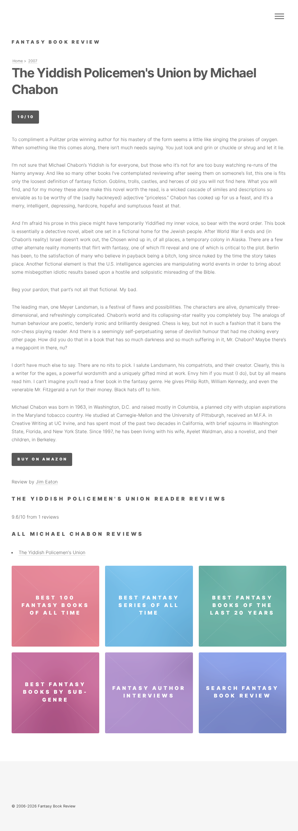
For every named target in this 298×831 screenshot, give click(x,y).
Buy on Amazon (42, 459)
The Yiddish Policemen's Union (52, 552)
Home (18, 61)
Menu (279, 16)
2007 (32, 61)
